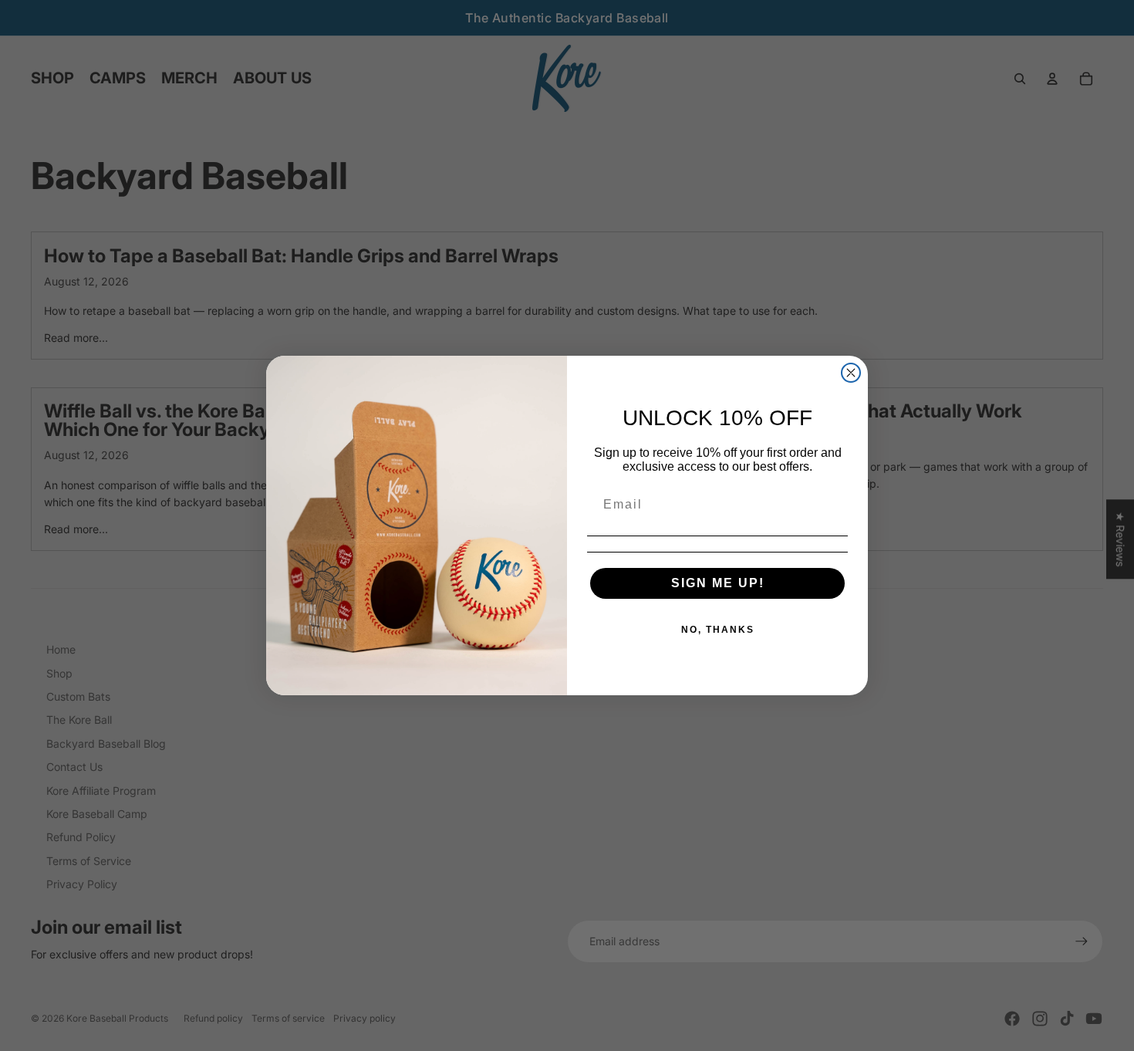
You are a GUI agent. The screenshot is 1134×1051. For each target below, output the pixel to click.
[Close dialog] (851, 372)
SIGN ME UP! (717, 583)
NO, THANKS (717, 629)
